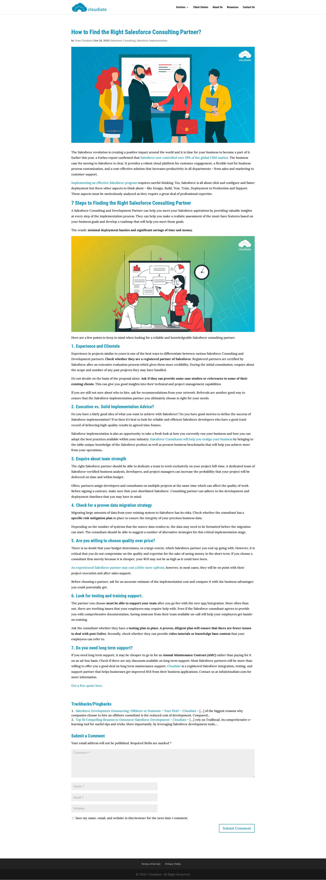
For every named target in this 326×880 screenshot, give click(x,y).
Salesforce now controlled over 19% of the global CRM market (184, 158)
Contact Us (249, 7)
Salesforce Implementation (152, 40)
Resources (232, 7)
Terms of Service (151, 863)
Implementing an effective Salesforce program (104, 183)
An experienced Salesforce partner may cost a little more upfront (117, 567)
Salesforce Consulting (123, 40)
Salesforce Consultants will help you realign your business (191, 439)
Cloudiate (174, 666)
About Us (218, 7)
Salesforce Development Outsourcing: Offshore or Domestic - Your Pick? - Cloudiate (136, 711)
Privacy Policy (173, 863)
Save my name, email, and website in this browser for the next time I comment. (132, 818)
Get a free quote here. (87, 686)
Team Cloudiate (83, 40)
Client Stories (200, 7)
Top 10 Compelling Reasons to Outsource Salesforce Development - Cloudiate (131, 720)
